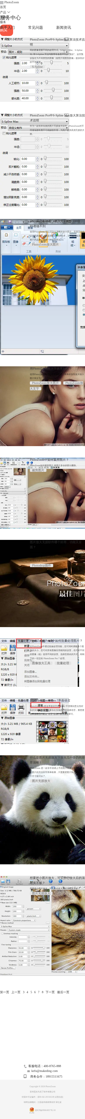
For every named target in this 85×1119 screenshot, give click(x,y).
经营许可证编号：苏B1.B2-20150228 (38, 1097)
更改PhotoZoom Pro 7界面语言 (50, 700)
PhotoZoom (11, 2)
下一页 (50, 992)
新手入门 (7, 28)
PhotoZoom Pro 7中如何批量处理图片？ (56, 640)
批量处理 (63, 663)
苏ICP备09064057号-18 (45, 1110)
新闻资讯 (63, 28)
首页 (3, 7)
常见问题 (35, 28)
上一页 (15, 992)
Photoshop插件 (41, 565)
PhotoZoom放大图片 (45, 244)
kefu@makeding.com (44, 1071)
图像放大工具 (41, 663)
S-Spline (37, 66)
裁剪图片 (38, 470)
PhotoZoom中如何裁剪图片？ (49, 459)
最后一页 (63, 992)
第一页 (4, 992)
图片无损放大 (41, 781)
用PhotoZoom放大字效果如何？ (51, 368)
